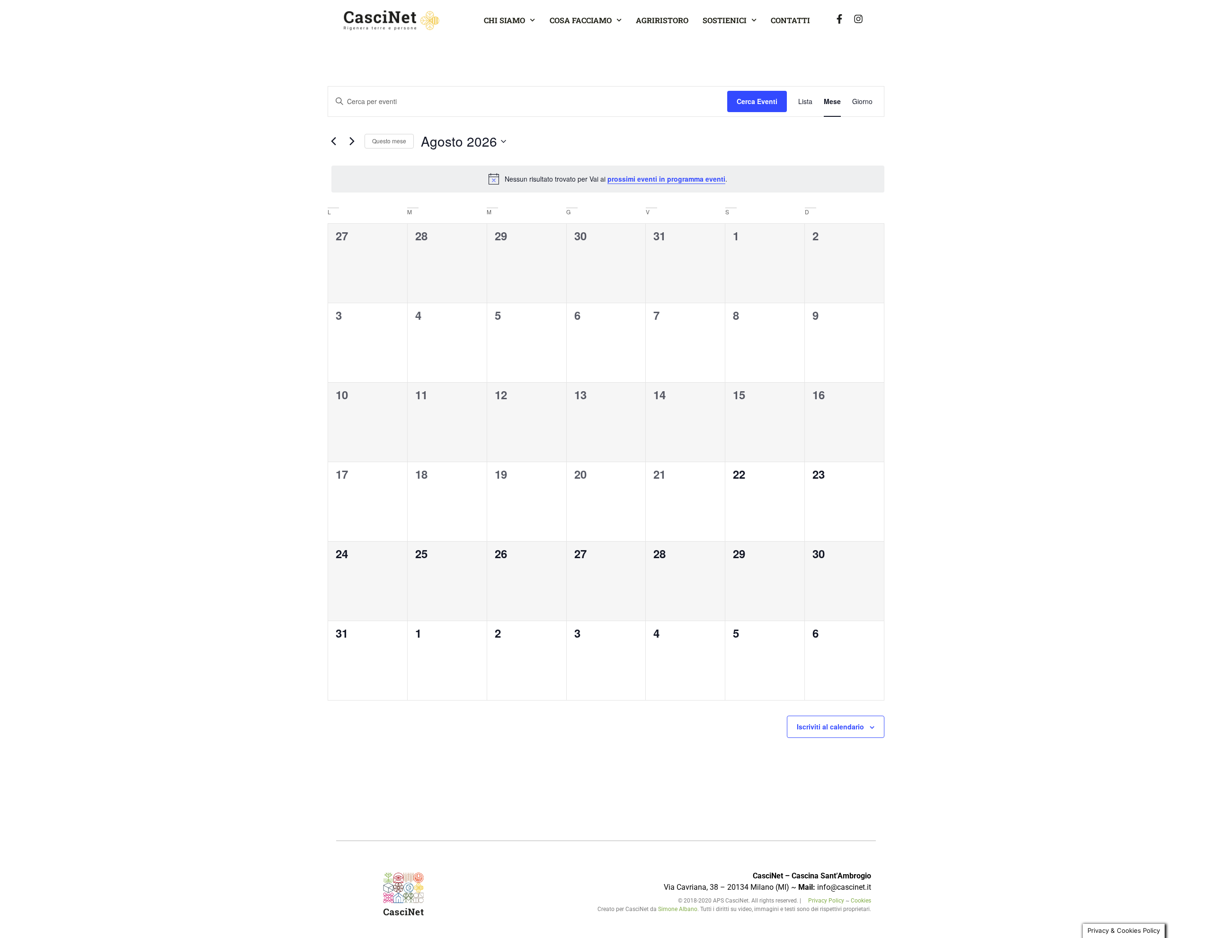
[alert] (607, 179)
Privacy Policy (827, 900)
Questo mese (389, 141)
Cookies (861, 900)
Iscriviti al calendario (830, 726)
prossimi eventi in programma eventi (666, 179)
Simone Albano (677, 909)
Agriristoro (662, 20)
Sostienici (725, 20)
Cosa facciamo (581, 20)
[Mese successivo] (351, 141)
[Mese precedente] (333, 141)
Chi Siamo (504, 20)
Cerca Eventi (757, 101)
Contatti (790, 20)
